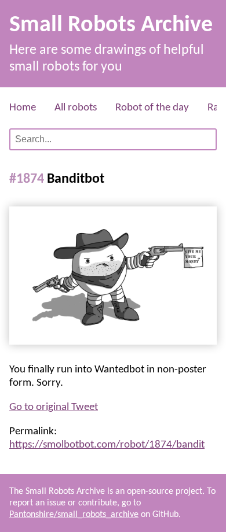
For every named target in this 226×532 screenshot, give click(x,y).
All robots (75, 107)
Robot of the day (152, 107)
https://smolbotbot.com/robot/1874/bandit (107, 444)
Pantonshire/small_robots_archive (73, 514)
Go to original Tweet (53, 407)
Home (22, 107)
